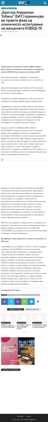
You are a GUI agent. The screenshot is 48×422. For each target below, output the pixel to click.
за (27, 295)
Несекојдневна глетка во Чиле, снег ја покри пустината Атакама (39, 326)
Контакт (28, 416)
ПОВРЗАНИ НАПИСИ (15, 309)
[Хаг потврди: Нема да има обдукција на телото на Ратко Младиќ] (24, 318)
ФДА (38, 295)
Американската (20, 295)
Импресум (20, 416)
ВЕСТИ (3, 8)
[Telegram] (31, 301)
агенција (11, 295)
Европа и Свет (12, 8)
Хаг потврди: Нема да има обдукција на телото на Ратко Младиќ (24, 326)
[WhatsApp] (24, 301)
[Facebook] (4, 301)
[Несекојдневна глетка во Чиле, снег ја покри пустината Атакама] (39, 318)
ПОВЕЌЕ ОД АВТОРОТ (32, 309)
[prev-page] (23, 332)
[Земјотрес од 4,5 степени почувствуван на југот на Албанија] (8, 318)
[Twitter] (11, 301)
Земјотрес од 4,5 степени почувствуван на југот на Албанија (8, 326)
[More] (38, 301)
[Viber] (18, 301)
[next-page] (25, 332)
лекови (32, 295)
